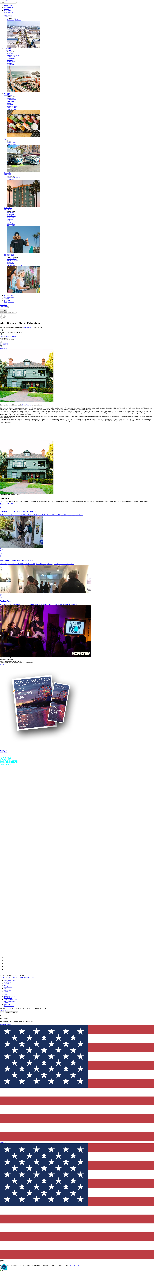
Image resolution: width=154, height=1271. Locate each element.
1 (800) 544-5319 (5, 977)
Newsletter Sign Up (5, 1024)
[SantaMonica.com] (9, 770)
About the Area (8, 15)
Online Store (7, 1004)
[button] (77, 1202)
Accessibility (7, 990)
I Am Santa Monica (9, 1001)
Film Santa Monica (9, 7)
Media (5, 988)
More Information (74, 1265)
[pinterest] (5, 969)
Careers (6, 1002)
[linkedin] (5, 966)
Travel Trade (7, 10)
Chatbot (6, 991)
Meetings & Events (9, 12)
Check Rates (10, 179)
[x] (79, 957)
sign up (2, 664)
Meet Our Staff (8, 998)
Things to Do (7, 48)
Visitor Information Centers (27, 977)
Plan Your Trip (8, 208)
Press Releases (8, 987)
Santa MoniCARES (9, 996)
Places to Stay (7, 173)
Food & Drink (8, 93)
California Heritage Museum (8, 336)
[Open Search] (8, 307)
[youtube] (5, 963)
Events (5, 138)
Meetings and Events (9, 980)
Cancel (4, 310)
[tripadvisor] (5, 972)
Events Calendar (26, 327)
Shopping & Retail (9, 254)
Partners (6, 985)
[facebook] (5, 774)
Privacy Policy (4, 1010)
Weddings (6, 9)
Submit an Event (8, 5)
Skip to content (4, 1)
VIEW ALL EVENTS (6, 503)
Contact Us (15, 977)
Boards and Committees (10, 999)
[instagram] (5, 960)
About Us (6, 994)
